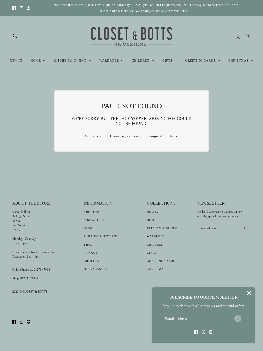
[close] (249, 292)
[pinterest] (28, 8)
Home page (119, 136)
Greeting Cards (161, 260)
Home (151, 220)
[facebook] (14, 8)
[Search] (15, 36)
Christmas (156, 268)
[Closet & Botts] (131, 37)
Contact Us (94, 220)
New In (153, 212)
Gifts (151, 252)
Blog (88, 228)
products (170, 136)
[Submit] (237, 318)
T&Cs (88, 244)
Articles (91, 260)
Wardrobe (156, 236)
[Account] (238, 37)
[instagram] (21, 8)
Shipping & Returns (101, 236)
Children (155, 244)
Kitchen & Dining (162, 228)
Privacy (91, 252)
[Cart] (248, 37)
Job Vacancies (96, 268)
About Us (92, 212)
